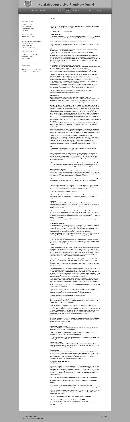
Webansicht (104, 416)
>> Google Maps (26, 58)
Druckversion (28, 416)
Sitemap (35, 416)
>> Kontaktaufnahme (27, 56)
